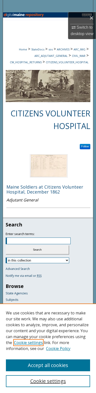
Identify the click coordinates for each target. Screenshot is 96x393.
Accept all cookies (48, 365)
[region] (48, 348)
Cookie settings (28, 342)
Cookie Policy (58, 348)
